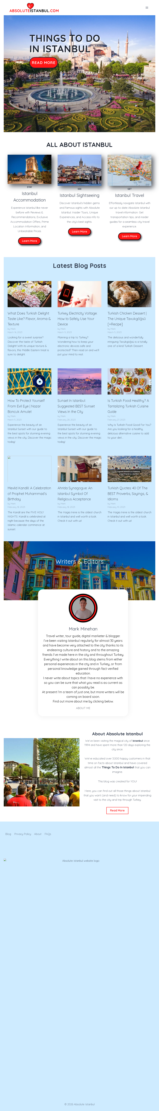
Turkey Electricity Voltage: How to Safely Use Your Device (77, 318)
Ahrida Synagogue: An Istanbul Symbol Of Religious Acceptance (75, 493)
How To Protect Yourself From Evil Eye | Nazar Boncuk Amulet (26, 406)
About (37, 834)
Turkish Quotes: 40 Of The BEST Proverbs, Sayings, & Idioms (128, 493)
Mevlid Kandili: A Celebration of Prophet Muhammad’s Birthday (29, 493)
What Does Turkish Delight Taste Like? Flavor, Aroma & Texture (29, 318)
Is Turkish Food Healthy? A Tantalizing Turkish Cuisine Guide (128, 406)
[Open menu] (147, 7)
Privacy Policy (22, 834)
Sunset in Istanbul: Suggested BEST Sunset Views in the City (76, 406)
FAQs (48, 834)
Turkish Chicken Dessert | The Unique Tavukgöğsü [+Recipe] (127, 318)
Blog (8, 834)
